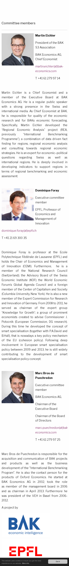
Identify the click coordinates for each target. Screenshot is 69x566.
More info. (26, 563)
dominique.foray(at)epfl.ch (19, 230)
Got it (58, 561)
